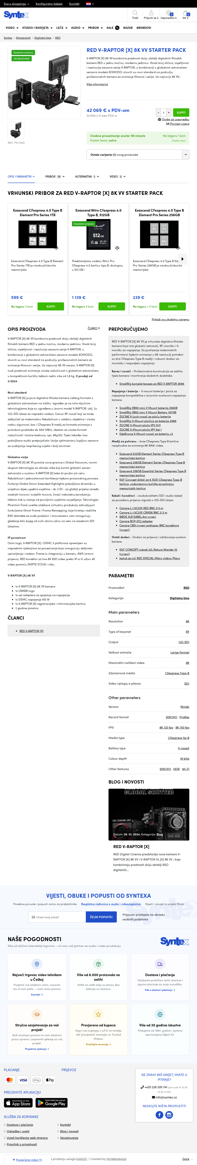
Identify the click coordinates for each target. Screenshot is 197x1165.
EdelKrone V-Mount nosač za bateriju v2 (146, 434)
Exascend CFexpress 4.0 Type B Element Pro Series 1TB (37, 212)
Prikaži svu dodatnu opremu (170, 319)
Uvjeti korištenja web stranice (27, 1137)
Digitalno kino (42, 38)
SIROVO (171, 717)
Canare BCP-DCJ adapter (136, 521)
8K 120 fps (166, 727)
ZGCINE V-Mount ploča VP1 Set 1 (140, 429)
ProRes (184, 717)
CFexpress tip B (178, 738)
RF (187, 631)
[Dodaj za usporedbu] (56, 248)
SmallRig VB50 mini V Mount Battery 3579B (147, 412)
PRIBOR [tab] (52, 176)
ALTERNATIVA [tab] (85, 176)
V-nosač (183, 748)
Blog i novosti (69, 1131)
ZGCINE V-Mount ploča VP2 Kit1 (140, 425)
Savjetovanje (69, 1137)
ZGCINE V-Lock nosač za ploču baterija (145, 416)
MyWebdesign (117, 1159)
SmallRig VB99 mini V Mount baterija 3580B (148, 408)
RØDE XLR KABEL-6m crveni (137, 517)
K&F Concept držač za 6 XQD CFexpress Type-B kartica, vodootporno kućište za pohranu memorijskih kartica (150, 483)
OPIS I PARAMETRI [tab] (20, 176)
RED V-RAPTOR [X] (31, 631)
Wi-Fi (185, 769)
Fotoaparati (23, 38)
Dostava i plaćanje (20, 1124)
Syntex (8, 38)
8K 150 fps (182, 727)
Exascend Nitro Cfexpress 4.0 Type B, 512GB (98, 212)
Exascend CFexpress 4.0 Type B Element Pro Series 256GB (159, 212)
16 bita (184, 758)
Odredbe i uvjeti (18, 1131)
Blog (160, 834)
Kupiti (181, 112)
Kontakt (74, 4)
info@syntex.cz (166, 1097)
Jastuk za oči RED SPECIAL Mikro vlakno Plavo (149, 558)
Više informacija (97, 84)
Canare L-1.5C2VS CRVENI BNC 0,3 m (143, 512)
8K (187, 621)
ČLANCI (93, 328)
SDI (186, 683)
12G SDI (184, 642)
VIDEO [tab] (115, 176)
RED (57, 38)
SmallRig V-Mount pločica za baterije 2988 (147, 421)
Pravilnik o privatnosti (22, 1144)
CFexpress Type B (177, 673)
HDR (176, 769)
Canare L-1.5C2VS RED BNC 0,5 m (141, 508)
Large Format (179, 652)
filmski (184, 706)
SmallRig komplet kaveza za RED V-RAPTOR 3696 (151, 383)
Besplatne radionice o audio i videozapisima (111, 904)
